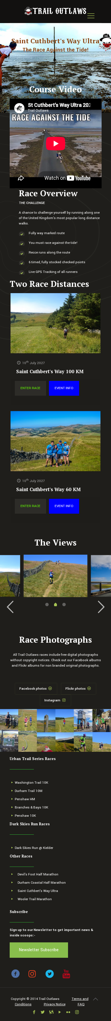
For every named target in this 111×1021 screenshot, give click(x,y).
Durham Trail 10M (28, 791)
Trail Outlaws (49, 999)
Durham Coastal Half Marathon (42, 882)
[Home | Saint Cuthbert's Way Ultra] (55, 11)
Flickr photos (76, 688)
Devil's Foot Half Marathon (38, 874)
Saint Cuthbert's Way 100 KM (50, 371)
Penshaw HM (25, 799)
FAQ (81, 1004)
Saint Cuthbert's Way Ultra (38, 891)
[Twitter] (43, 1012)
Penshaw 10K (25, 815)
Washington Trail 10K (31, 782)
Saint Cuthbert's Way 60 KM (48, 489)
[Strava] (51, 1012)
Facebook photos (33, 688)
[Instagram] (77, 1012)
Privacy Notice (54, 1004)
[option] (55, 576)
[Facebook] (34, 1012)
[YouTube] (60, 1012)
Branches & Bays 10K (31, 807)
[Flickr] (68, 1012)
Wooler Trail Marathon (35, 899)
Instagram (52, 700)
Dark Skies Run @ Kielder (34, 848)
